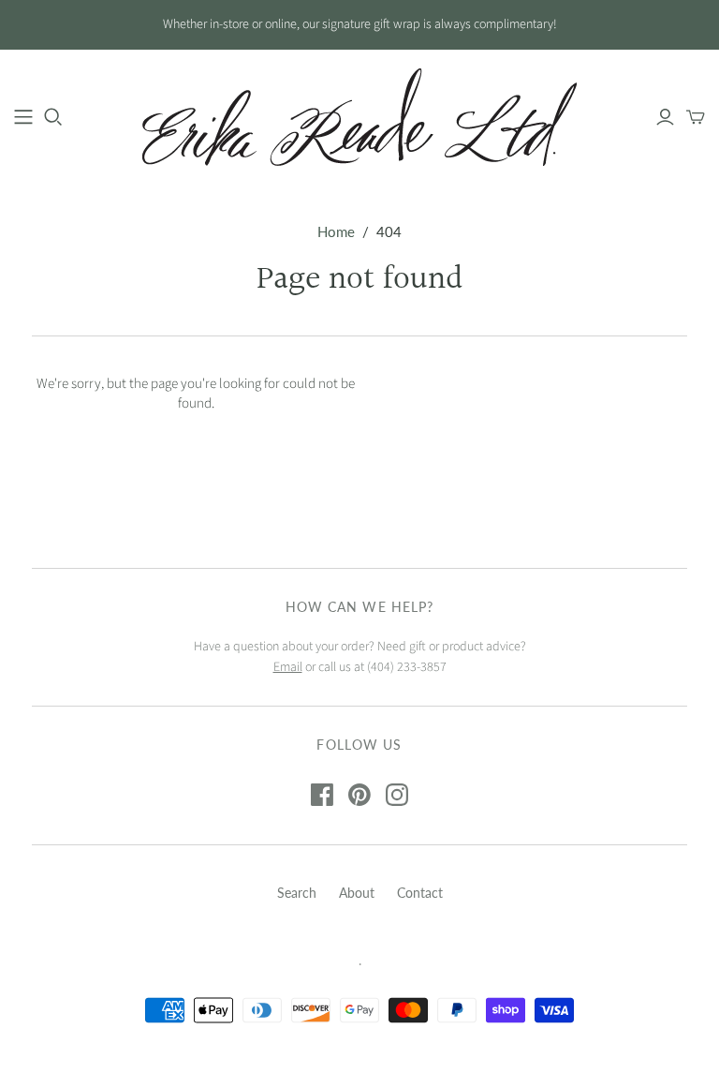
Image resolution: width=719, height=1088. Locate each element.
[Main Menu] (23, 117)
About (356, 893)
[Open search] (53, 117)
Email (287, 667)
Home (336, 231)
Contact (420, 893)
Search (296, 893)
